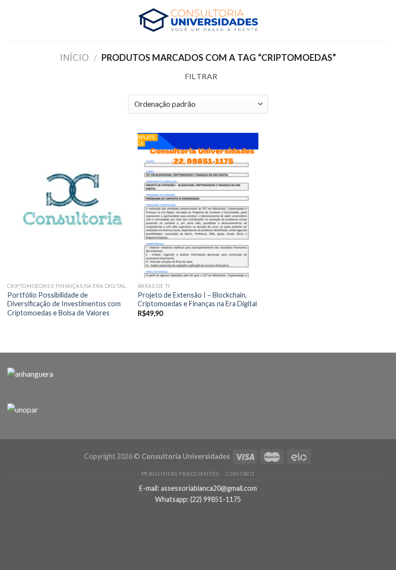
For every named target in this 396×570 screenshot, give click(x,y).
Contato (240, 473)
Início (74, 57)
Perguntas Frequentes (180, 473)
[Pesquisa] (385, 20)
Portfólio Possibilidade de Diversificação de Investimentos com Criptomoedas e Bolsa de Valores (64, 304)
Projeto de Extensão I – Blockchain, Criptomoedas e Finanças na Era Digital (197, 299)
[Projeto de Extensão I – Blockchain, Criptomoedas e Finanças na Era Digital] (198, 205)
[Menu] (13, 20)
